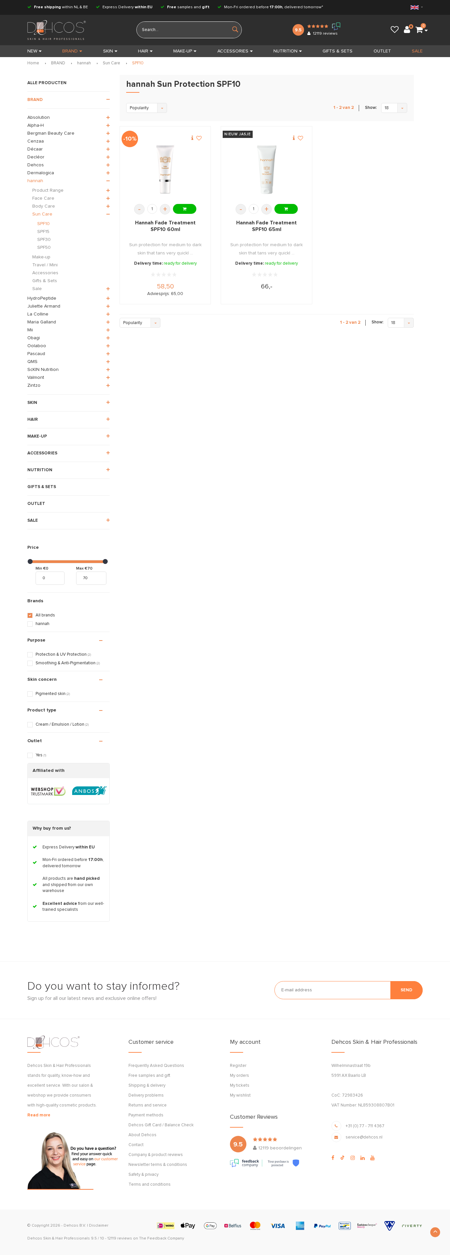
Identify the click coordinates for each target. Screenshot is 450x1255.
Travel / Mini (45, 265)
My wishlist (240, 1095)
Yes (41, 755)
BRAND (70, 51)
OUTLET (382, 51)
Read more (38, 1115)
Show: (371, 108)
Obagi (33, 338)
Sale (37, 288)
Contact (136, 1145)
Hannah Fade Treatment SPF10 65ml (266, 226)
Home (33, 63)
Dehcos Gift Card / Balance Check (161, 1125)
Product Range (48, 190)
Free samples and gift (149, 1075)
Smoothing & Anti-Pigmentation (68, 663)
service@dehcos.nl (364, 1137)
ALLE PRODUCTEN (47, 83)
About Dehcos (142, 1135)
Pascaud (36, 353)
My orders (239, 1075)
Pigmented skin (53, 694)
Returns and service (147, 1105)
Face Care (43, 198)
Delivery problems (146, 1095)
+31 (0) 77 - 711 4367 (365, 1126)
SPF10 (138, 63)
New (32, 51)
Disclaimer (98, 1226)
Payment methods (145, 1115)
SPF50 (44, 247)
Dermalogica (40, 173)
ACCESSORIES (232, 51)
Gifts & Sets (44, 281)
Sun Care (111, 63)
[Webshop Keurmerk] (48, 791)
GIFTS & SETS (337, 51)
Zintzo (34, 385)
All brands (45, 615)
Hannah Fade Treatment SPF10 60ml (165, 226)
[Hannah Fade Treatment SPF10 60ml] (165, 170)
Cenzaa (35, 141)
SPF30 (44, 239)
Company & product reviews (155, 1155)
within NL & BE (61, 7)
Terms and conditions (149, 1184)
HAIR (143, 51)
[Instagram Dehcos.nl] (352, 1158)
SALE (417, 51)
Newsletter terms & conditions (157, 1165)
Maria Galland (41, 322)
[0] (419, 30)
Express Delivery (127, 7)
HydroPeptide (41, 298)
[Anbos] (89, 791)
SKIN (108, 51)
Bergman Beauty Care (50, 133)
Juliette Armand (43, 306)
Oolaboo (36, 346)
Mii (30, 330)
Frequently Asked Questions (156, 1066)
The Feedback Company (161, 1238)
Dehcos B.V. (75, 1226)
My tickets (239, 1085)
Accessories (45, 273)
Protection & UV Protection (63, 654)
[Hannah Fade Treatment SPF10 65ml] (266, 170)
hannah (84, 63)
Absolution (38, 117)
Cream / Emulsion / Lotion (62, 724)
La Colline (37, 314)
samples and (188, 7)
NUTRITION (285, 51)
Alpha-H (35, 125)
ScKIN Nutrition (43, 369)
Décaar (35, 149)
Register (238, 1066)
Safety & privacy (143, 1174)
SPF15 (43, 231)
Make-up (41, 257)
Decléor (35, 157)
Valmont (35, 377)
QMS (32, 361)
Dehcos (35, 165)
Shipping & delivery (146, 1085)
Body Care (43, 206)
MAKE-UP (182, 51)
